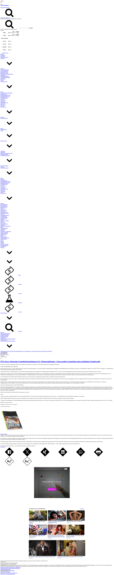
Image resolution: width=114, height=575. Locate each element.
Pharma (1, 241)
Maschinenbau (3, 234)
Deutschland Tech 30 (4, 97)
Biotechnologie (3, 207)
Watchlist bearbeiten (4, 336)
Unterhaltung (2, 246)
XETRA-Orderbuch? (4, 167)
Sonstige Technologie (4, 244)
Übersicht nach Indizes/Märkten (6, 92)
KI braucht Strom (3, 434)
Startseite (2, 54)
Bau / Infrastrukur (3, 205)
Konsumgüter (3, 229)
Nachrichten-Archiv (7, 569)
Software (2, 243)
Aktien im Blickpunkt (4, 69)
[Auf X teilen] (27, 456)
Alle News (2, 58)
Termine (2, 80)
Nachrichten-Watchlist (4, 334)
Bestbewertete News (4, 71)
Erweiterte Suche (5, 52)
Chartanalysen (3, 78)
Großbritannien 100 (4, 102)
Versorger (2, 247)
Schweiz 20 (2, 103)
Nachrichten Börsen (4, 568)
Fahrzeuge (2, 214)
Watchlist (20, 331)
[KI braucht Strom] (11, 432)
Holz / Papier (2, 222)
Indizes (1, 91)
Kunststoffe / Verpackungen (5, 231)
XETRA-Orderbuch (4, 165)
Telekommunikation (4, 245)
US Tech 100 (2, 100)
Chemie (1, 208)
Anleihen (20, 284)
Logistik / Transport (4, 232)
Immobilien (2, 224)
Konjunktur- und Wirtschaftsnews (6, 74)
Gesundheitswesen (3, 217)
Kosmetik (2, 230)
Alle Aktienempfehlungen (5, 77)
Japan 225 (2, 105)
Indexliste (2, 179)
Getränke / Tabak (3, 218)
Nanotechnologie (3, 236)
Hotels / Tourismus (4, 223)
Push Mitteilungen (4, 352)
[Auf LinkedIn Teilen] (63, 456)
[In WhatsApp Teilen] (81, 456)
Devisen (19, 311)
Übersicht (2, 166)
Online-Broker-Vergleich (5, 155)
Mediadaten (12, 570)
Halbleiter (2, 219)
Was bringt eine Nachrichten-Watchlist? (7, 338)
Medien (1, 128)
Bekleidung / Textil (4, 206)
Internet (1, 227)
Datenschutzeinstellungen (5, 570)
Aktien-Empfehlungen (12, 568)
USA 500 (2, 99)
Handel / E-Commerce (4, 220)
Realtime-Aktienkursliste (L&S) (6, 153)
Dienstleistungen (3, 209)
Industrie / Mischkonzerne (5, 226)
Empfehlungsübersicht (4, 76)
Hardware (2, 221)
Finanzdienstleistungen (4, 215)
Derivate (19, 293)
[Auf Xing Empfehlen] (45, 456)
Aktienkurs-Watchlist (4, 335)
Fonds (19, 275)
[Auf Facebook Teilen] (9, 456)
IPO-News (2, 79)
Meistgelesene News (4, 73)
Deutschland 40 (3, 94)
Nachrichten (2, 55)
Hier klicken (2, 446)
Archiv (1, 130)
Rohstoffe (2, 242)
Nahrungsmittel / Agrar (4, 237)
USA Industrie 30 (3, 98)
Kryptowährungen (3, 312)
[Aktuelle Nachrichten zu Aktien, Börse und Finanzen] (5, 7)
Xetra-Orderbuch (9, 567)
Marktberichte (3, 75)
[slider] (2, 357)
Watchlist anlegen (3, 339)
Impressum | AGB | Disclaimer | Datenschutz (8, 572)
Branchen (2, 117)
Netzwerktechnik (3, 238)
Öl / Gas (2, 240)
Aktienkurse (2, 151)
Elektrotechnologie (4, 212)
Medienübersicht (3, 129)
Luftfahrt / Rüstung (4, 233)
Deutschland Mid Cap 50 (5, 96)
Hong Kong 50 (3, 106)
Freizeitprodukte (3, 216)
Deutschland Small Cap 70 (5, 95)
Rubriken (2, 68)
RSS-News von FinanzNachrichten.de (7, 573)
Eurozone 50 (2, 101)
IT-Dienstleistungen (4, 228)
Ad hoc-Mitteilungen (4, 5)
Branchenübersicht (3, 118)
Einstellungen (3, 337)
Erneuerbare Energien (4, 213)
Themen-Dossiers (3, 81)
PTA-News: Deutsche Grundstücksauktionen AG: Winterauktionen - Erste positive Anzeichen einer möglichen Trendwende (50, 361)
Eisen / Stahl (2, 211)
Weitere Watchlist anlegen (5, 333)
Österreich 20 (3, 104)
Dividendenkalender (4, 154)
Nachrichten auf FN (4, 57)
